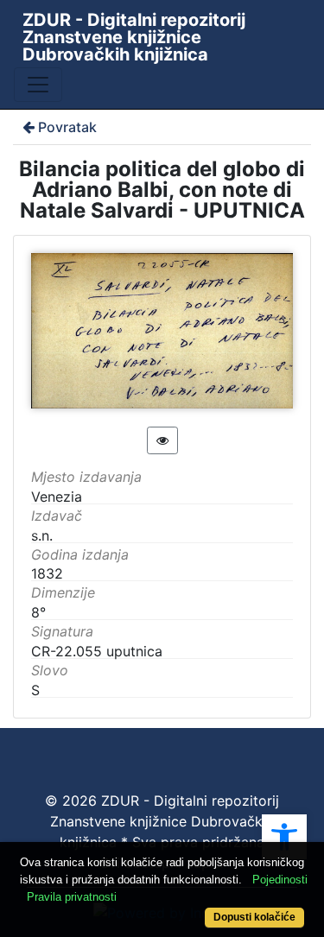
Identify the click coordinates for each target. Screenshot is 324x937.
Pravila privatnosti (72, 896)
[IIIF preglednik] (162, 440)
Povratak (67, 127)
